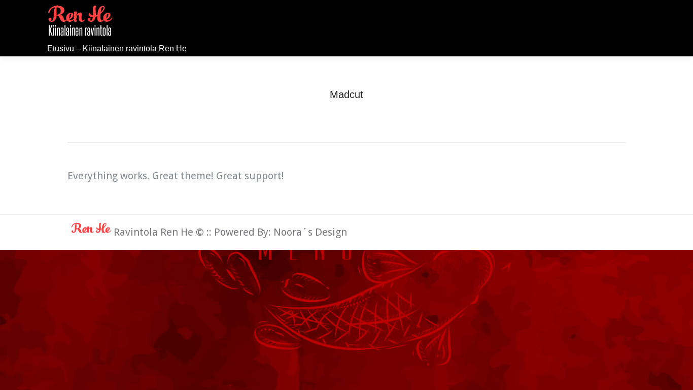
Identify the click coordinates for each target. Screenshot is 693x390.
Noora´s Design (310, 232)
